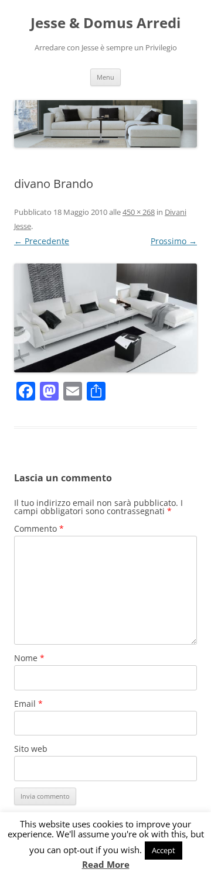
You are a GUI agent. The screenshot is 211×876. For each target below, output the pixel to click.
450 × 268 (138, 212)
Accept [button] (163, 850)
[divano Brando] (105, 318)
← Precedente (41, 241)
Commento (39, 528)
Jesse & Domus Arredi (105, 23)
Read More (106, 864)
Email (28, 703)
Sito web (30, 748)
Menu (105, 77)
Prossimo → (174, 241)
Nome (29, 657)
